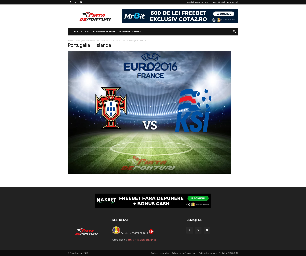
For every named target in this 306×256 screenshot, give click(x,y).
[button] (234, 31)
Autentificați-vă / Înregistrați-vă (225, 2)
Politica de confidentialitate (184, 253)
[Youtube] (80, 2)
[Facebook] (70, 2)
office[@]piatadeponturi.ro (142, 239)
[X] (75, 2)
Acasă (70, 40)
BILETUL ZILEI (81, 31)
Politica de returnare (208, 253)
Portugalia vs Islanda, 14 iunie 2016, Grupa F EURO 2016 (101, 40)
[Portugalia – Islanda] (149, 173)
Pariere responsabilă (160, 253)
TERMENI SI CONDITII (228, 253)
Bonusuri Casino (130, 31)
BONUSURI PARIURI (104, 31)
